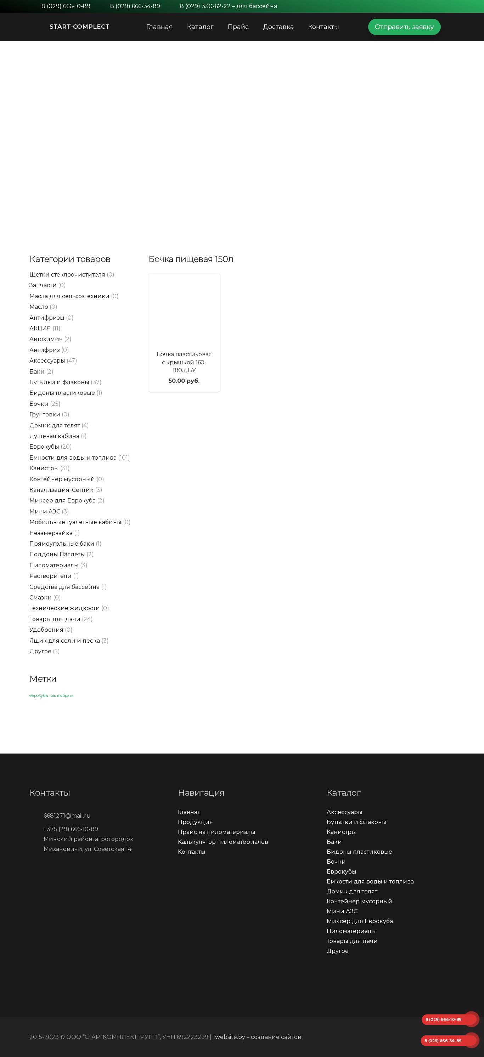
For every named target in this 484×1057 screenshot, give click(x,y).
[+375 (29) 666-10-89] (36, 829)
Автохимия (46, 339)
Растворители (50, 576)
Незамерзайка (51, 533)
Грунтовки (44, 414)
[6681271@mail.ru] (36, 816)
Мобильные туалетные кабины (75, 522)
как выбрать (61, 695)
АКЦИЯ (40, 328)
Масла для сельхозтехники (69, 296)
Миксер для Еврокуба (62, 500)
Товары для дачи (54, 619)
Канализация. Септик (61, 490)
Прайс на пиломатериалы (216, 832)
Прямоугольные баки (61, 543)
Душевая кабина (54, 436)
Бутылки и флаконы (59, 382)
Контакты (192, 851)
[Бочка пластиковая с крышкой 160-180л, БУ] (184, 309)
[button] (15, 121)
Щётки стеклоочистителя (67, 274)
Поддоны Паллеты (57, 554)
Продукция (195, 822)
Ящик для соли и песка (64, 640)
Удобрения (46, 629)
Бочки (39, 403)
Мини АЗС (44, 511)
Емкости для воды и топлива (73, 457)
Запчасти (43, 285)
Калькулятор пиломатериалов (223, 842)
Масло (38, 306)
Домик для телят (54, 425)
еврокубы (38, 695)
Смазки (40, 597)
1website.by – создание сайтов (257, 1037)
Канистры (44, 468)
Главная (189, 812)
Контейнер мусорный (62, 479)
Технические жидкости (64, 608)
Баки (37, 371)
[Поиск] (353, 27)
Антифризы (46, 317)
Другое (40, 651)
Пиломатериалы (54, 565)
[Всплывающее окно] (452, 27)
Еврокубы (44, 446)
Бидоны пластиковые (62, 393)
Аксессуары (47, 360)
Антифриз (44, 350)
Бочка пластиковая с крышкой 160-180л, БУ (184, 362)
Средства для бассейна (64, 587)
